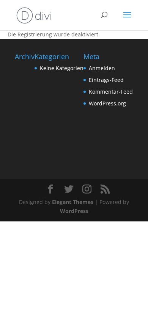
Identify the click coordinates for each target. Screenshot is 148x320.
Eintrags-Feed (106, 79)
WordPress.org (107, 103)
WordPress (74, 211)
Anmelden (102, 68)
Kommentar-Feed (111, 91)
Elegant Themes (72, 201)
